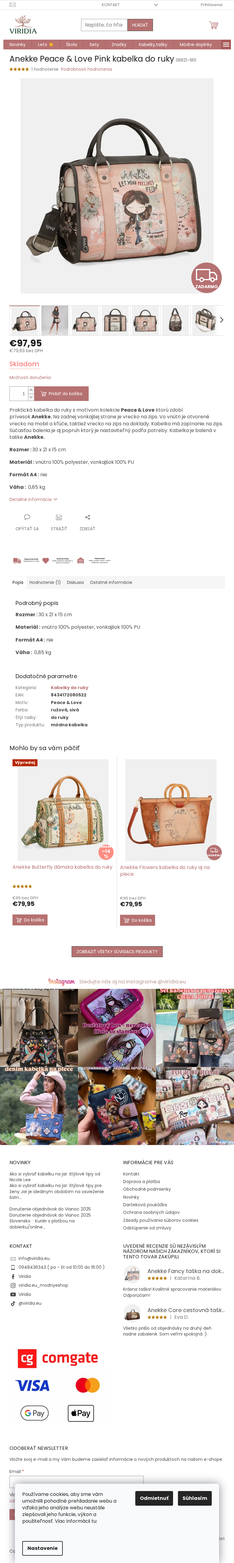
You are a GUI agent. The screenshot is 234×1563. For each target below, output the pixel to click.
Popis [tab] (17, 582)
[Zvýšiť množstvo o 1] (31, 390)
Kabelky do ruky (69, 688)
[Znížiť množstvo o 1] (31, 397)
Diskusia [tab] (75, 582)
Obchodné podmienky (147, 1189)
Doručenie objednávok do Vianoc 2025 (50, 1209)
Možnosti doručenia (30, 378)
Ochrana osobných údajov (151, 1212)
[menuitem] (17, 44)
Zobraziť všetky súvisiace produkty (117, 952)
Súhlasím (195, 1498)
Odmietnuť (154, 1498)
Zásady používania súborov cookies (160, 1220)
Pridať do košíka (65, 394)
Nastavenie (42, 1548)
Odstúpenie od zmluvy (147, 1228)
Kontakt (111, 5)
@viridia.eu (30, 1303)
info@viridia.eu (34, 1258)
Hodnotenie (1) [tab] (45, 582)
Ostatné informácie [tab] (111, 582)
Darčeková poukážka (145, 1205)
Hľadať (140, 25)
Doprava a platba (141, 1182)
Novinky (131, 1197)
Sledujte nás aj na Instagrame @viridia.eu (132, 981)
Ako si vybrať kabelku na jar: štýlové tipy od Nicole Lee (54, 1177)
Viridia (25, 1276)
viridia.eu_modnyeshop (43, 1285)
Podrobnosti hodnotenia (86, 69)
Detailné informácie (30, 499)
